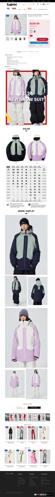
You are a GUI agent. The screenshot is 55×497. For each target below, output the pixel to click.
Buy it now (39, 42)
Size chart (40, 45)
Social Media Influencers (33, 477)
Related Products (27, 424)
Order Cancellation (21, 483)
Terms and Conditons (33, 485)
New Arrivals (43, 477)
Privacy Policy (31, 482)
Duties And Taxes (32, 483)
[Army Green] (34, 31)
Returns (36, 51)
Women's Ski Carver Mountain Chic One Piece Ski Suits (13, 465)
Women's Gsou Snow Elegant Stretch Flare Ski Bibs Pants (26, 441)
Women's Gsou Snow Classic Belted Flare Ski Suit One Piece (15, 441)
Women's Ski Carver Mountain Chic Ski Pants (23, 465)
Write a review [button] (34, 407)
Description (19, 51)
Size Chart (31, 480)
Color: (32, 28)
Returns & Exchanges (22, 482)
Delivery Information (21, 480)
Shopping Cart (43, 1)
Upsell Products (27, 447)
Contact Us (20, 477)
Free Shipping (31, 51)
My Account (34, 1)
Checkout (48, 1)
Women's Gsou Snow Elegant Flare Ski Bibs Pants (36, 441)
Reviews (24, 51)
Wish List (38, 1)
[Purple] (31, 31)
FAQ (18, 485)
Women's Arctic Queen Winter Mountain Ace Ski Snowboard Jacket (38, 465)
